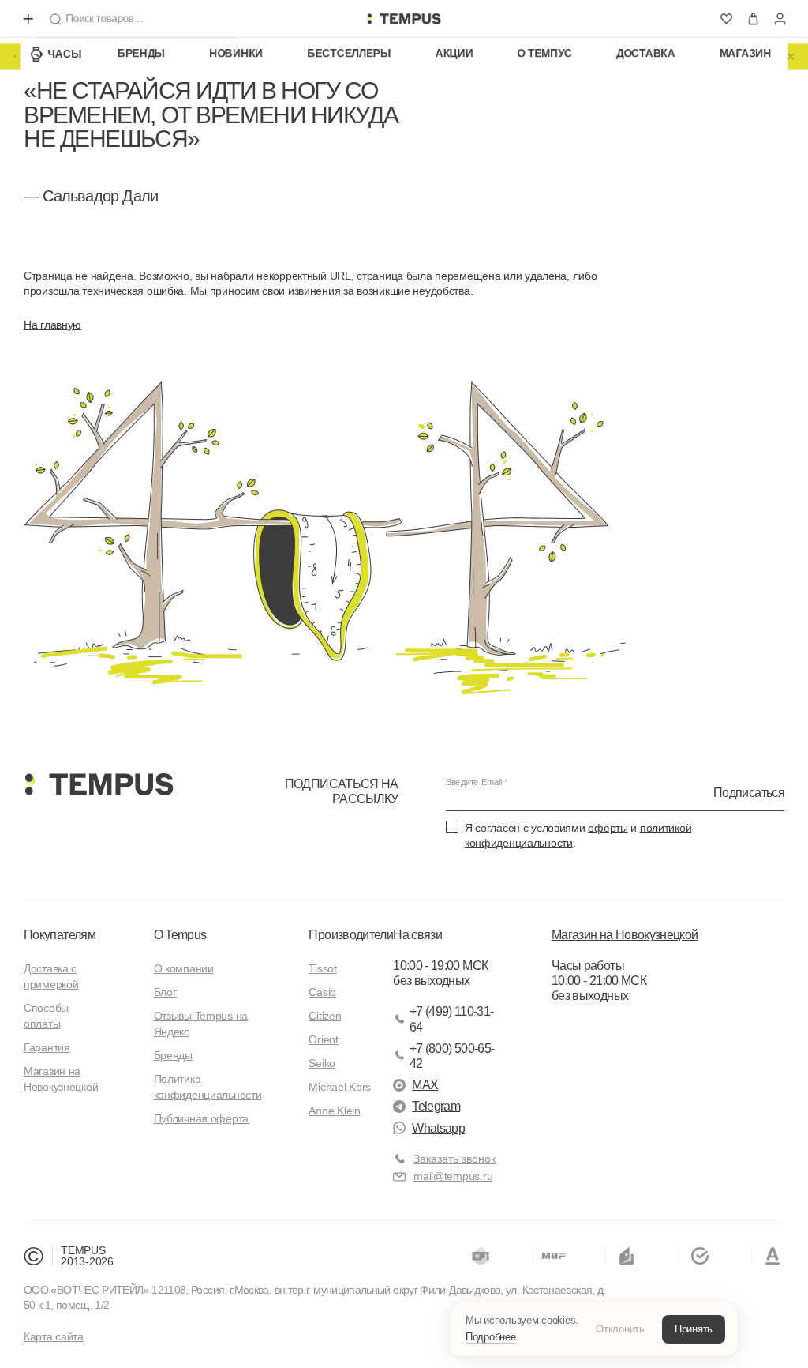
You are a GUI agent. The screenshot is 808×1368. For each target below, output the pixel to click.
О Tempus (180, 934)
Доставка (645, 53)
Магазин (745, 53)
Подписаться (748, 792)
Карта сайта (54, 1336)
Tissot (322, 968)
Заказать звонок (454, 1158)
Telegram (436, 1106)
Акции (454, 53)
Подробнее (491, 1337)
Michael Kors (340, 1086)
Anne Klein (334, 1110)
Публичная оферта (201, 1118)
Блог (165, 992)
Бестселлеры (349, 53)
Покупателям (59, 934)
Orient (323, 1039)
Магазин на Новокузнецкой (625, 934)
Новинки (236, 53)
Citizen (325, 1015)
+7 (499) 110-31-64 (452, 1019)
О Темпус (545, 53)
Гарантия (47, 1047)
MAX (425, 1085)
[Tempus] (98, 784)
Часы (64, 53)
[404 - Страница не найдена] (404, 18)
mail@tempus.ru (452, 1176)
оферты (607, 827)
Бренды (142, 53)
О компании (184, 968)
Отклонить (620, 1329)
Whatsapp (438, 1128)
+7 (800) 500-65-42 (452, 1056)
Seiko (322, 1063)
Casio (322, 992)
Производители (351, 934)
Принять (694, 1329)
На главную (52, 324)
